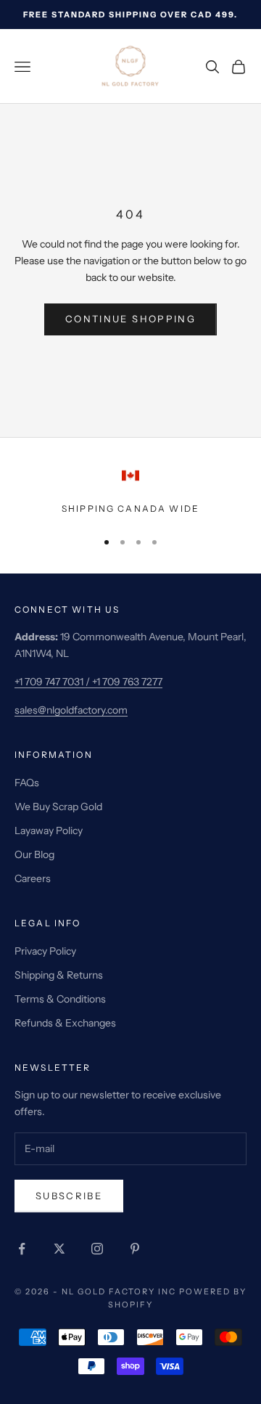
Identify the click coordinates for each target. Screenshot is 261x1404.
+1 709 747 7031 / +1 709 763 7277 (88, 681)
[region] (130, 491)
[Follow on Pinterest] (135, 1248)
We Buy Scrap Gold (58, 806)
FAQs (26, 782)
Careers (32, 878)
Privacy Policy (45, 951)
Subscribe (69, 1195)
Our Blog (34, 854)
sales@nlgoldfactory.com (71, 710)
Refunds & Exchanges (65, 1022)
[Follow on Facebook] (21, 1248)
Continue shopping (130, 319)
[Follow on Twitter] (59, 1248)
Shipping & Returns (58, 974)
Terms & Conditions (60, 998)
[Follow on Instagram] (97, 1248)
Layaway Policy (48, 830)
